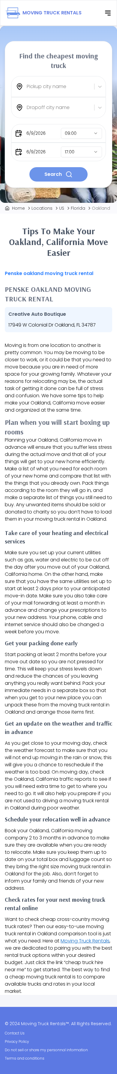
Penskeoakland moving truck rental (49, 273)
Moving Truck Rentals (85, 940)
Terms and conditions (24, 1058)
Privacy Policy (17, 1041)
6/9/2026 (36, 133)
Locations (42, 208)
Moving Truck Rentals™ (45, 1024)
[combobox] (27, 86)
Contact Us (15, 1033)
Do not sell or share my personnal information (46, 1049)
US (61, 208)
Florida (78, 208)
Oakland (101, 208)
